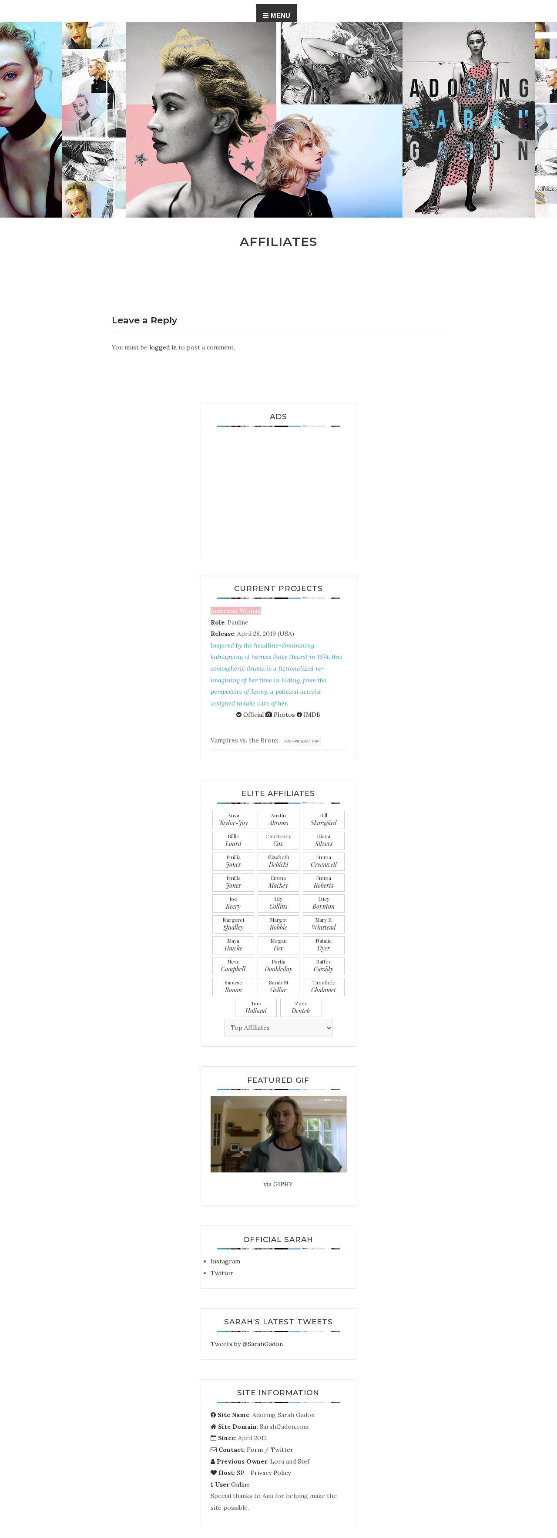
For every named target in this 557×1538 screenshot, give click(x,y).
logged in (163, 347)
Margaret (233, 923)
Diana (323, 840)
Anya (233, 819)
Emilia (233, 861)
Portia (278, 965)
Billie (233, 840)
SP (240, 1473)
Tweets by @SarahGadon (247, 1344)
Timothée (323, 986)
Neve (233, 965)
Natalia (323, 944)
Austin (278, 819)
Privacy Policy (271, 1473)
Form (255, 1450)
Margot (278, 923)
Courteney (278, 840)
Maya (233, 944)
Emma (324, 861)
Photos (283, 715)
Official (253, 715)
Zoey (301, 1007)
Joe (233, 902)
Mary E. (324, 923)
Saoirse (233, 986)
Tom (256, 1007)
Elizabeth (278, 861)
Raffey (323, 965)
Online (230, 1484)
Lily (278, 902)
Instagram (225, 1261)
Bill (324, 819)
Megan (278, 944)
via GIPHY (278, 1184)
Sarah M (278, 986)
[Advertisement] (278, 487)
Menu (280, 15)
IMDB (311, 715)
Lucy (323, 902)
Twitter (222, 1273)
